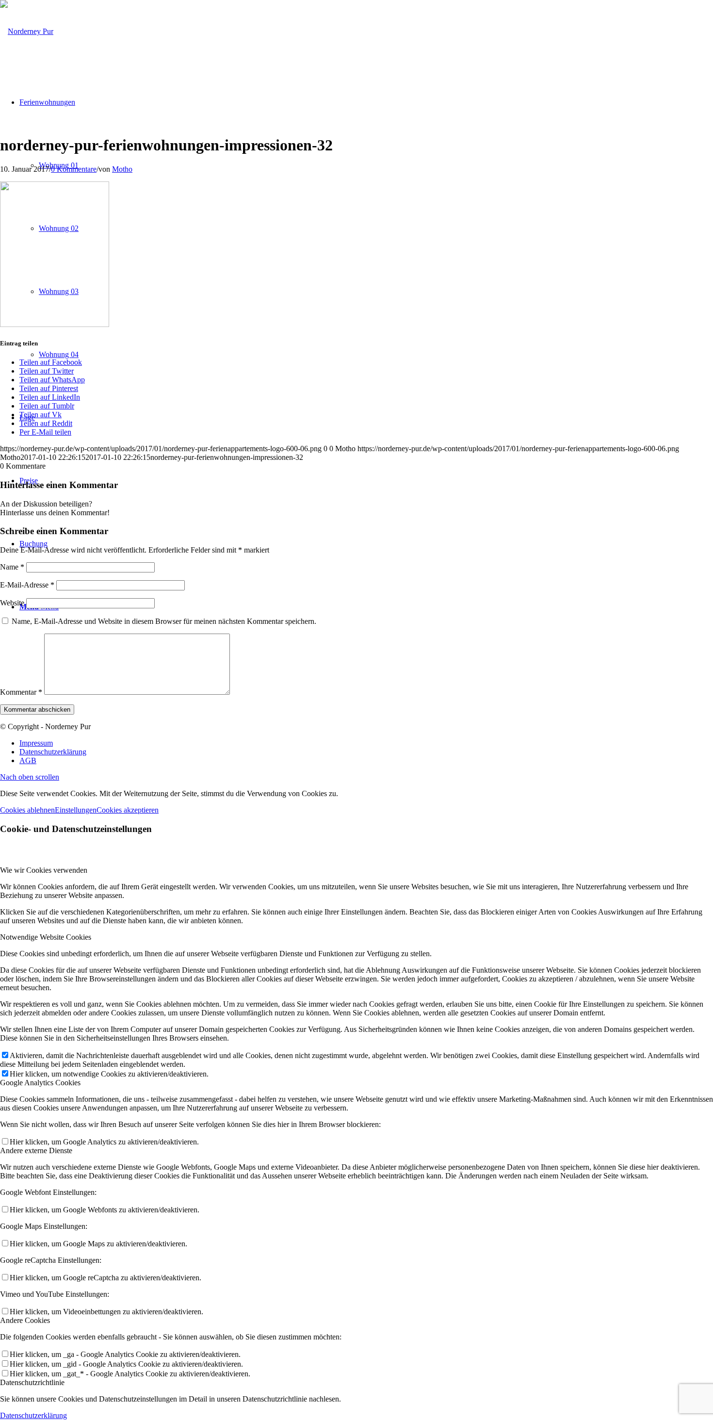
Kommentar (21, 692)
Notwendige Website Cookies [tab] (45, 937)
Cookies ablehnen (27, 810)
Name (12, 567)
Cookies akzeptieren (128, 810)
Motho (122, 169)
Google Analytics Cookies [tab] (40, 1082)
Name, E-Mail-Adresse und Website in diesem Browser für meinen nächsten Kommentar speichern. (164, 621)
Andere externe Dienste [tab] (36, 1150)
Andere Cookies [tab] (25, 1320)
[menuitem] (366, 743)
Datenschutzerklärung (33, 1415)
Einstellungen (76, 810)
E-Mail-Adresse (27, 585)
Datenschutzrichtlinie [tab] (32, 1382)
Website (12, 603)
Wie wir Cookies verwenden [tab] (43, 870)
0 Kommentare (74, 169)
